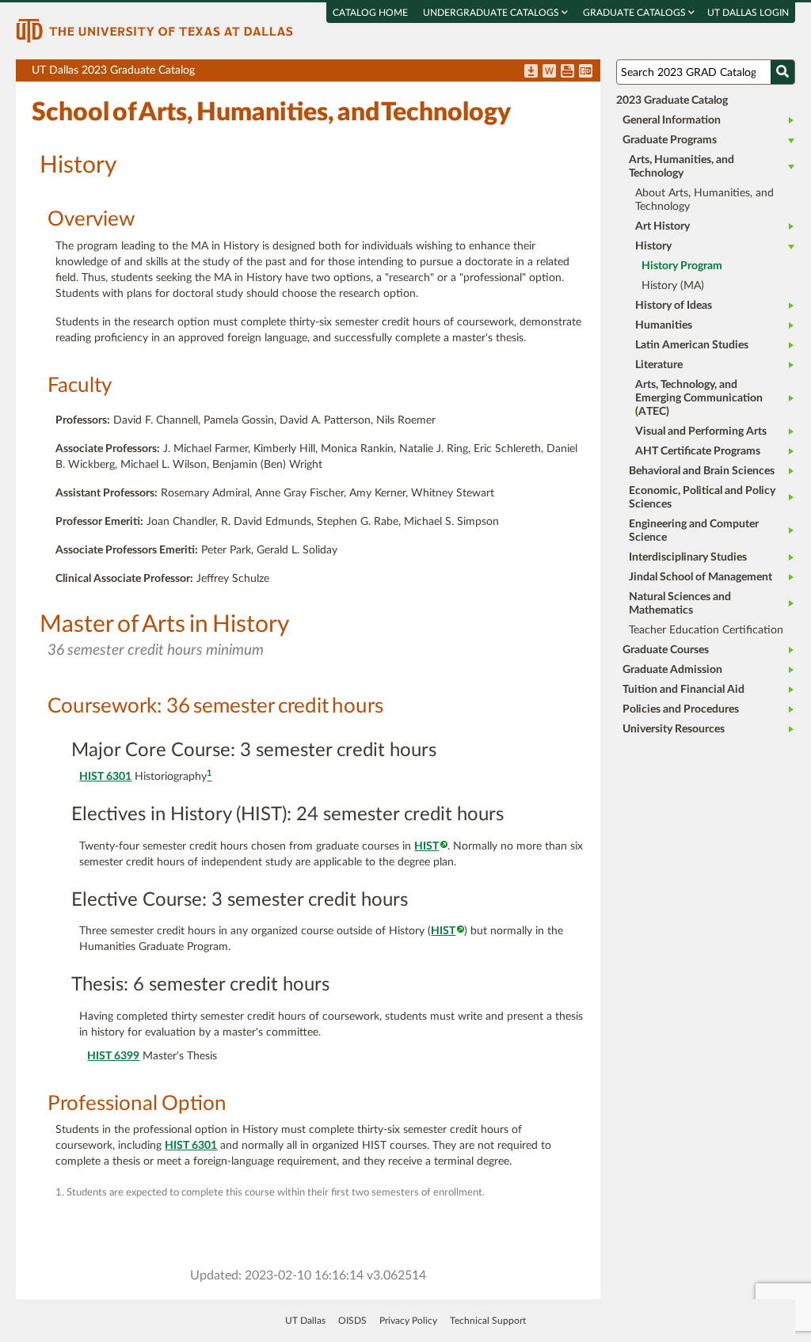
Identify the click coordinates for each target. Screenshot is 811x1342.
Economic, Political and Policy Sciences (702, 497)
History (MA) (673, 285)
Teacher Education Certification (706, 630)
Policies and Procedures (681, 709)
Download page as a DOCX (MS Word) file (549, 72)
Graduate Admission (672, 669)
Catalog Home (370, 12)
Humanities (663, 325)
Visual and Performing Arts (701, 431)
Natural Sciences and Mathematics (680, 603)
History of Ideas (673, 305)
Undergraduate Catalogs (492, 12)
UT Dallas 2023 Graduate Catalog (316, 73)
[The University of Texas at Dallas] (154, 30)
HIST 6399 (113, 1056)
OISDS (352, 1320)
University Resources (674, 729)
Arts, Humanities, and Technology (681, 166)
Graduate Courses (666, 650)
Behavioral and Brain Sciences (702, 471)
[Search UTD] (782, 72)
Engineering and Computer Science (694, 531)
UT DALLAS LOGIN (748, 12)
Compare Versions (585, 72)
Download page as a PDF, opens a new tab (531, 72)
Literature (659, 365)
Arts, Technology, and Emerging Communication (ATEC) (699, 398)
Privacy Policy (408, 1320)
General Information (672, 120)
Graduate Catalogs (635, 12)
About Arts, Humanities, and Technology (704, 200)
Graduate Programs (670, 140)
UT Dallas (305, 1320)
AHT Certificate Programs (697, 451)
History (653, 246)
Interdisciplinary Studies (688, 557)
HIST (426, 846)
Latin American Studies (691, 345)
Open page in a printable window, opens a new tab (567, 72)
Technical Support (488, 1320)
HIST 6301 (105, 776)
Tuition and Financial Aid (683, 689)
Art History (662, 226)
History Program (682, 266)
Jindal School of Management (700, 577)
